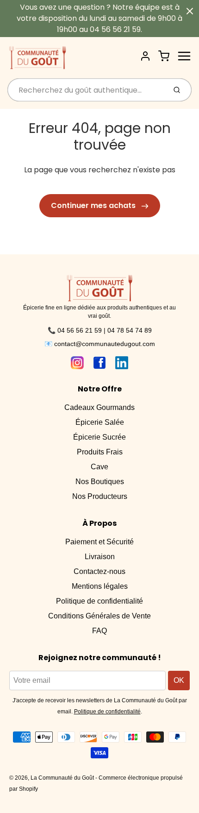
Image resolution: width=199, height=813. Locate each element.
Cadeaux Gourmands (99, 407)
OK (179, 680)
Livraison (100, 557)
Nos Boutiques (99, 481)
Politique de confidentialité (99, 601)
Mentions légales (100, 586)
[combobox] (85, 89)
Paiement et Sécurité (99, 542)
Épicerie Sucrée (99, 437)
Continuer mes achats (94, 205)
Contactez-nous (99, 571)
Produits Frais (100, 452)
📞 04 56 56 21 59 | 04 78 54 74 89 (100, 330)
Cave (99, 467)
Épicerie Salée (99, 422)
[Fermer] (189, 11)
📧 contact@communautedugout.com (99, 343)
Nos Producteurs (99, 496)
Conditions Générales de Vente (99, 616)
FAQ (99, 631)
